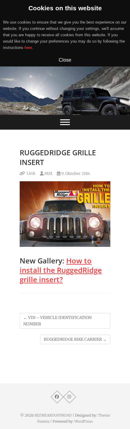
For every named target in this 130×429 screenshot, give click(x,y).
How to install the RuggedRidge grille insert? (61, 270)
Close (65, 60)
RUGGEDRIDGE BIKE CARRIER (75, 339)
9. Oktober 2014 (75, 173)
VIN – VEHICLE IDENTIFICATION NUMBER (57, 321)
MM (48, 173)
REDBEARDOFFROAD (53, 415)
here (28, 47)
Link (31, 173)
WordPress (83, 421)
